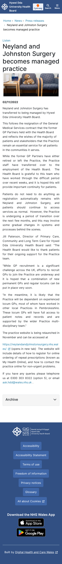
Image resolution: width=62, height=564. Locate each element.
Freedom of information (31, 473)
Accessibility (31, 446)
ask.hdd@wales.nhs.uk (17, 382)
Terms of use (31, 464)
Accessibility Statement (31, 455)
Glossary (31, 492)
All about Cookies (29, 501)
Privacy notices (31, 483)
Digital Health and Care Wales (34, 552)
